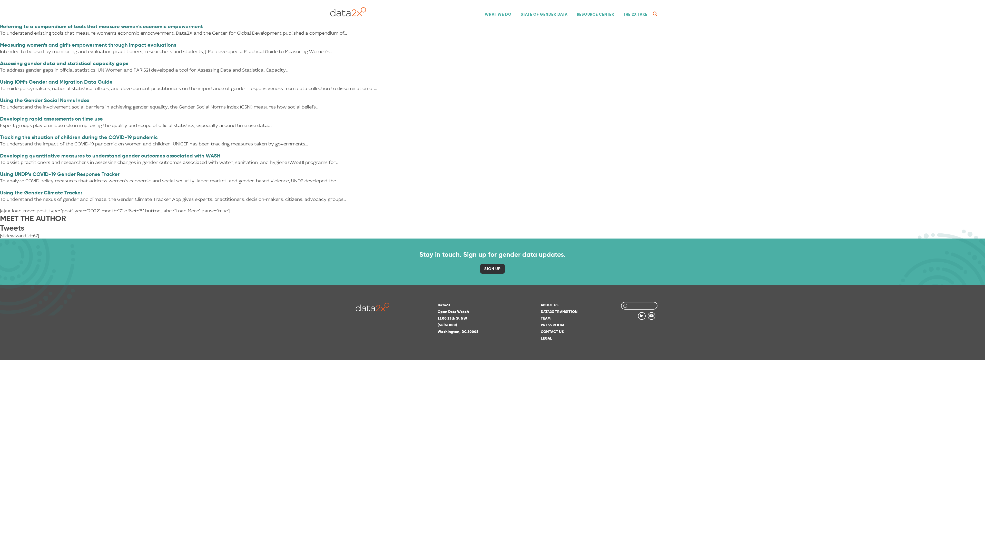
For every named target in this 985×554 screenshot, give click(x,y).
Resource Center (595, 14)
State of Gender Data (544, 14)
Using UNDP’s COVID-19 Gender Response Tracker (60, 174)
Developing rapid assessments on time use (51, 118)
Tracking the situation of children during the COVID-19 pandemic (79, 137)
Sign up (492, 268)
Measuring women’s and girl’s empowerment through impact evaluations (88, 45)
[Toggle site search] (655, 14)
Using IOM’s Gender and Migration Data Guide (56, 81)
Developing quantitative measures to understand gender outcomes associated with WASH (110, 155)
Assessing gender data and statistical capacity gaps (64, 63)
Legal (546, 338)
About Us (550, 305)
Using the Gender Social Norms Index (45, 100)
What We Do (498, 14)
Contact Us (552, 332)
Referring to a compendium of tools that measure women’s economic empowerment (101, 26)
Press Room (552, 325)
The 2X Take (635, 14)
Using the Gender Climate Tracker (41, 192)
